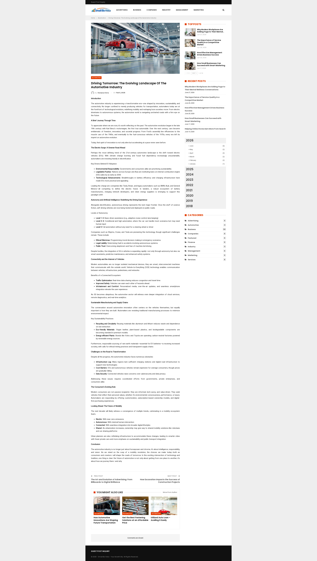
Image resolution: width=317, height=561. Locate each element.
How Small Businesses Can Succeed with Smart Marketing (211, 64)
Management (182, 10)
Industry (166, 10)
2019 (189, 201)
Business (137, 10)
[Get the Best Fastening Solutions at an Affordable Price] (135, 506)
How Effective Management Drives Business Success (209, 53)
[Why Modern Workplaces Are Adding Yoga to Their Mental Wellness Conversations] (190, 32)
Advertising (122, 10)
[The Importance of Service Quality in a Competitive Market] (190, 43)
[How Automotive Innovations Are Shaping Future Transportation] (107, 506)
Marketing (199, 10)
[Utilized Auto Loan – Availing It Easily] (164, 506)
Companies (151, 10)
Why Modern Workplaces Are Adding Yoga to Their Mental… (210, 30)
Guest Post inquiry (98, 2)
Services (192, 259)
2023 (189, 180)
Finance (191, 242)
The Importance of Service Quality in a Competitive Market (209, 42)
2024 (189, 174)
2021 (189, 190)
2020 (189, 195)
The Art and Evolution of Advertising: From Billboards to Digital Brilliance (111, 480)
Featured (192, 238)
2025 (189, 169)
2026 (189, 140)
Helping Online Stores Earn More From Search (205, 129)
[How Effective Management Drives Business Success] (190, 55)
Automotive (96, 78)
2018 (189, 206)
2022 (189, 185)
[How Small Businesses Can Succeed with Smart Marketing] (190, 66)
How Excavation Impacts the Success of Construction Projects (160, 480)
